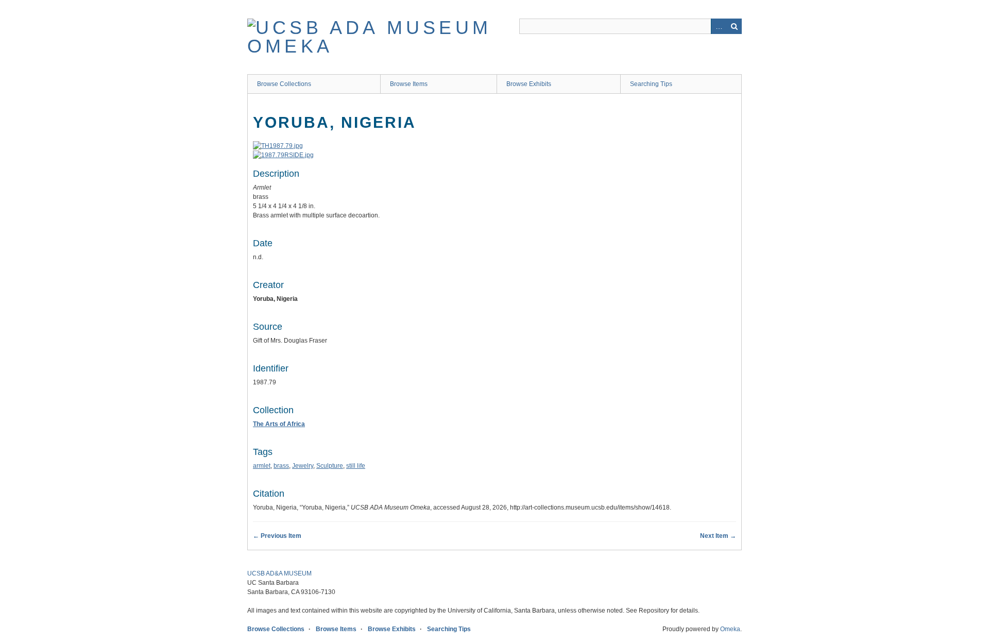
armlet (261, 465)
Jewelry (302, 465)
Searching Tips (651, 84)
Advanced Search (718, 26)
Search (734, 26)
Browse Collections (284, 84)
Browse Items (409, 84)
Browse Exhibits (528, 84)
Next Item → (718, 535)
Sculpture (329, 465)
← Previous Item (277, 535)
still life (355, 465)
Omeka (730, 629)
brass (281, 465)
